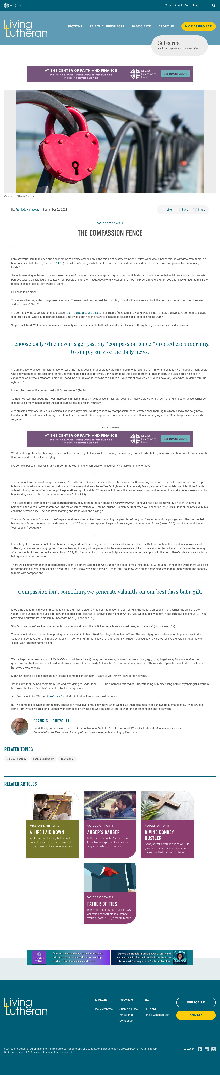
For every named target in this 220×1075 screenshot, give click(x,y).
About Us (166, 26)
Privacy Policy (135, 1048)
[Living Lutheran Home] (25, 28)
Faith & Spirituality (43, 758)
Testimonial (67, 758)
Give (176, 5)
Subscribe (196, 1002)
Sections (75, 26)
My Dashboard (198, 26)
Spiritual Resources (107, 26)
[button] (214, 5)
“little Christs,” (53, 696)
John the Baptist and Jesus (83, 312)
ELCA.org (150, 1009)
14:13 (59, 263)
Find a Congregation (157, 1014)
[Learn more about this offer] (110, 80)
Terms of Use (120, 1048)
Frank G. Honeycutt (27, 209)
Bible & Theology (16, 758)
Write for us (126, 1014)
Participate (141, 26)
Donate (196, 1015)
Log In (197, 5)
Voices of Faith (110, 223)
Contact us (126, 1020)
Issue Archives (104, 1009)
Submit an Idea (128, 1009)
